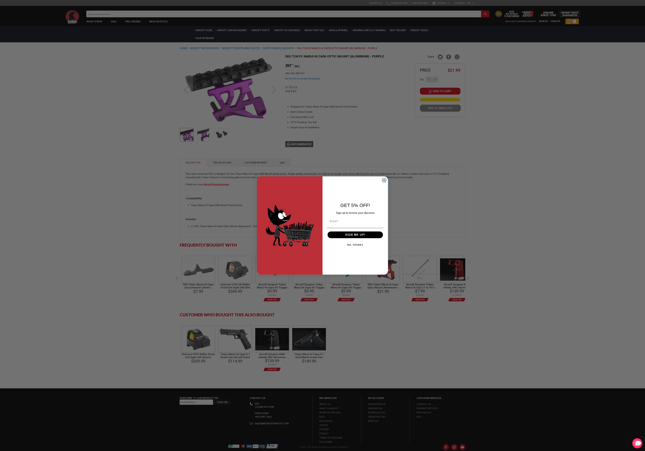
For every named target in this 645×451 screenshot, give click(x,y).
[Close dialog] (384, 180)
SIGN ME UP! (355, 234)
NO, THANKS (355, 245)
